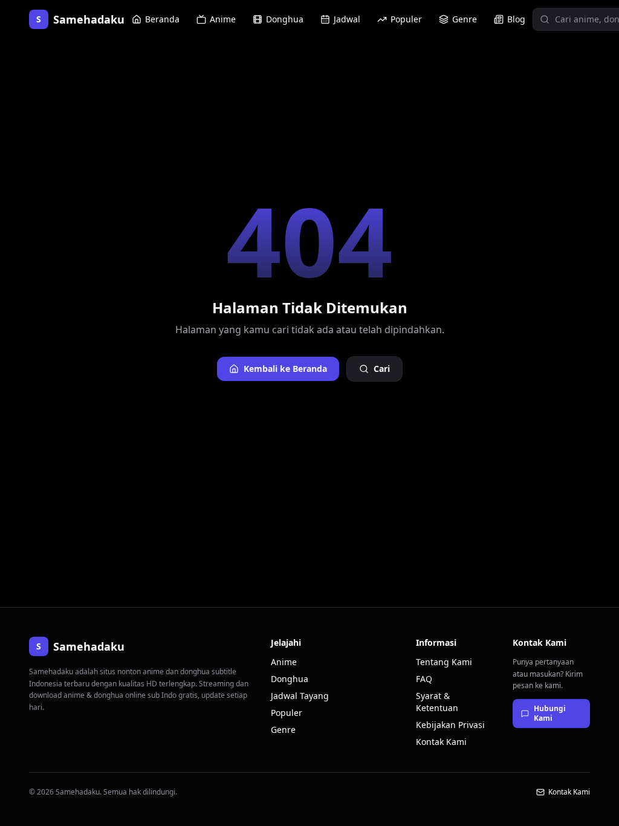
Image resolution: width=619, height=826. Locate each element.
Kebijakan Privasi (450, 724)
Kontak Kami (441, 741)
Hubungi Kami (550, 713)
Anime (223, 19)
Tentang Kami (444, 662)
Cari (382, 368)
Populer (406, 19)
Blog (516, 19)
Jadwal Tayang (300, 695)
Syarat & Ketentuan (437, 702)
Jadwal (347, 19)
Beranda (162, 19)
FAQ (424, 679)
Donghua (284, 19)
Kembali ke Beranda (285, 368)
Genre (464, 19)
